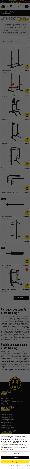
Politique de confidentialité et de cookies (19, 465)
